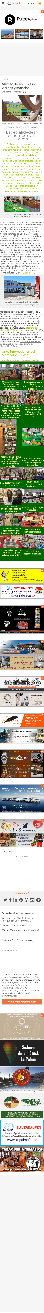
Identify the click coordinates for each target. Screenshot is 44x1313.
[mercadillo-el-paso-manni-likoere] (11, 404)
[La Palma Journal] (10, 4)
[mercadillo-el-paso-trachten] (11, 525)
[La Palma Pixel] (22, 1065)
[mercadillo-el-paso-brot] (11, 479)
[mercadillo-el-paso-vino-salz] (33, 404)
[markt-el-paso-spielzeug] (33, 526)
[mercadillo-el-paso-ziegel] (33, 548)
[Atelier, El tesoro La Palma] (22, 1039)
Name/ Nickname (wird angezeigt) (20, 930)
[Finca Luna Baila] (22, 1092)
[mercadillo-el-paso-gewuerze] (8, 454)
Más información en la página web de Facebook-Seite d (20, 343)
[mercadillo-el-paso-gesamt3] (33, 379)
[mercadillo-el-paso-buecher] (11, 504)
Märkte (5, 80)
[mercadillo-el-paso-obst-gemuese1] (11, 379)
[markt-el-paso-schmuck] (33, 503)
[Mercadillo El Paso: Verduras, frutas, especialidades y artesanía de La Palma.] (22, 211)
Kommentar (9, 950)
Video (31, 3)
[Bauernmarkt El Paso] (22, 1118)
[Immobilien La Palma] (22, 1145)
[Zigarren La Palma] (22, 1171)
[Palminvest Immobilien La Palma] (22, 27)
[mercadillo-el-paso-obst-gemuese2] (33, 445)
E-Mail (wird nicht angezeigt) (17, 940)
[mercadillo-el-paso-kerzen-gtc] (11, 547)
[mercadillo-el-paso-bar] (33, 479)
